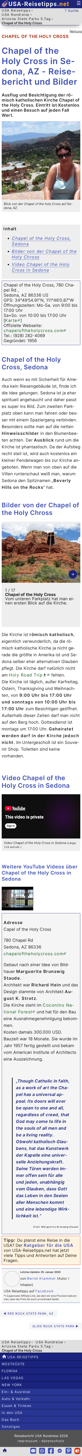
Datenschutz (53, 1441)
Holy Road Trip (25, 675)
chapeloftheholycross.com (33, 330)
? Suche (72, 10)
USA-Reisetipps (22, 1357)
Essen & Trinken (17, 1406)
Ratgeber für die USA (48, 1245)
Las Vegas (13, 1378)
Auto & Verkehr (16, 1399)
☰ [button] (79, 3)
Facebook (44, 1291)
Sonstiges (11, 1426)
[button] (73, 574)
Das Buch (10, 1419)
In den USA (12, 1412)
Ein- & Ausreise (16, 1392)
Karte (11, 320)
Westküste (13, 1364)
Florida (10, 1371)
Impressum (28, 1441)
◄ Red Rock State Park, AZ (28, 1313)
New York (12, 1385)
